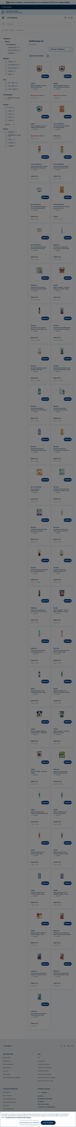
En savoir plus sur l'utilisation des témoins (18, 1117)
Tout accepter (48, 1122)
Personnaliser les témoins (29, 1122)
